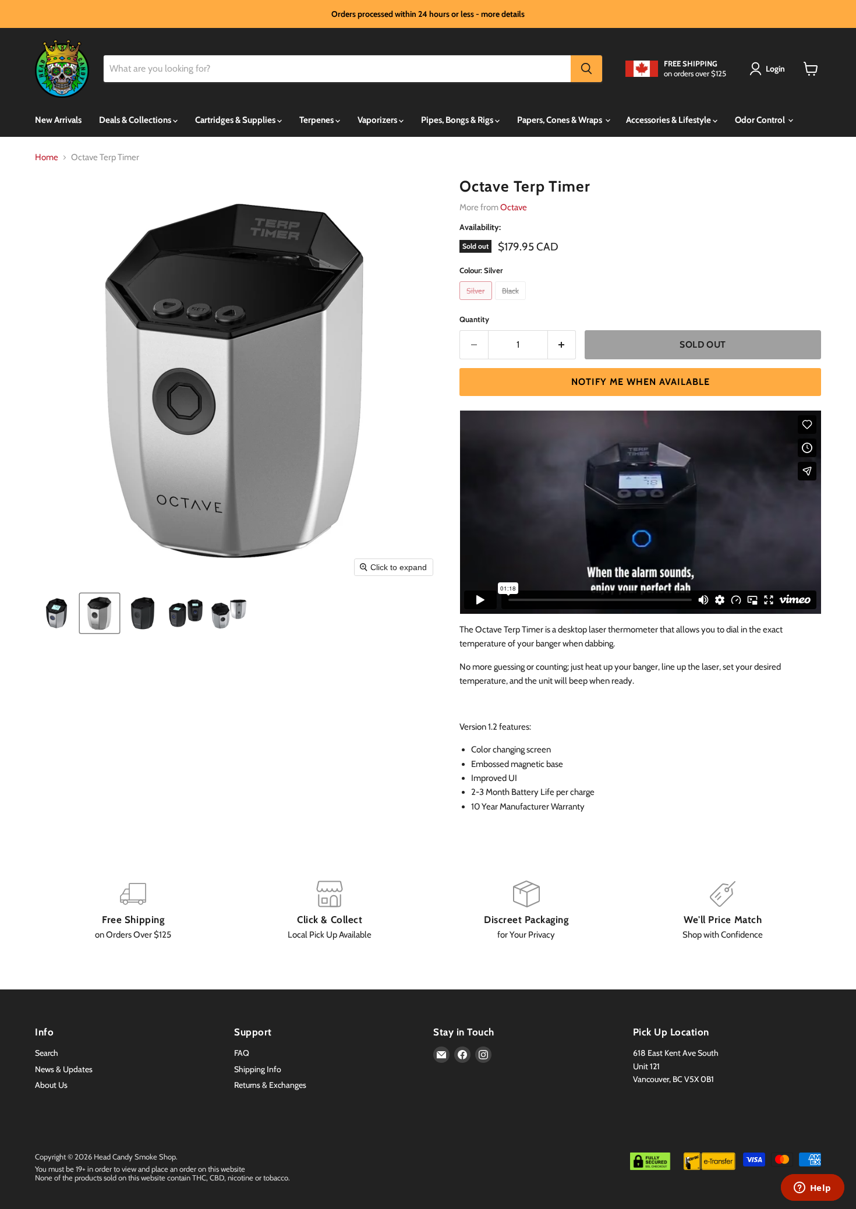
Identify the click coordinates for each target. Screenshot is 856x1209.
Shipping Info (257, 1069)
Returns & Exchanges (270, 1085)
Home (46, 157)
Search (46, 1053)
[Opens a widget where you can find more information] (812, 1188)
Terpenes (317, 120)
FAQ (241, 1053)
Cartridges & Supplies (236, 120)
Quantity (474, 319)
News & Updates (64, 1069)
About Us (51, 1085)
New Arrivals (58, 120)
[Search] (586, 68)
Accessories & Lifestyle (669, 120)
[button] (769, 69)
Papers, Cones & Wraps (560, 120)
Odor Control (761, 120)
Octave (513, 207)
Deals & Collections (136, 120)
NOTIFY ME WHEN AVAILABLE (640, 381)
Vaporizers (378, 120)
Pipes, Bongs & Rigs (458, 120)
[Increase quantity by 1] (562, 344)
